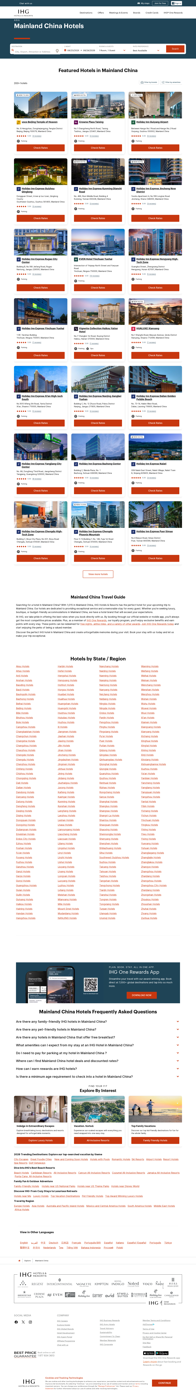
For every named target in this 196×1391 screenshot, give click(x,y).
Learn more (150, 1361)
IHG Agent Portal (64, 1336)
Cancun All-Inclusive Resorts (94, 1172)
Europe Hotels (22, 1206)
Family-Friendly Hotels (26, 1186)
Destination (17, 46)
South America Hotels (140, 1206)
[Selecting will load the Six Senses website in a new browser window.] (23, 1283)
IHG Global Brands (65, 1328)
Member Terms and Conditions (156, 1320)
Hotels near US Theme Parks (93, 1186)
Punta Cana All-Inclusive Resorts (33, 1176)
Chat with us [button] (25, 3)
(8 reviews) (36, 479)
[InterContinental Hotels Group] (23, 12)
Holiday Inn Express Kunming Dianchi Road (100, 190)
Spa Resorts (20, 1162)
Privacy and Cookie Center (155, 1332)
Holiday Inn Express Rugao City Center (39, 260)
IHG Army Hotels (107, 1324)
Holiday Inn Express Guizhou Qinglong (38, 190)
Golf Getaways (37, 1162)
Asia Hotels (38, 1206)
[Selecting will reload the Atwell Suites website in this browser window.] (123, 1294)
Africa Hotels (22, 1209)
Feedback (147, 1346)
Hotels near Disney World (125, 1186)
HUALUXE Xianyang (147, 328)
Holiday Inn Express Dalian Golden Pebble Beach (156, 398)
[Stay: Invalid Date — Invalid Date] (79, 50)
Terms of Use (148, 1328)
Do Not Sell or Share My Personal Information (157, 1337)
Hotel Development (66, 1332)
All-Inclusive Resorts (65, 1172)
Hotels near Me (22, 1196)
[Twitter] (23, 1322)
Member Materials (108, 1340)
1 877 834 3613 (46, 1355)
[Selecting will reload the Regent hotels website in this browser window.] (37, 1283)
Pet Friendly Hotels (92, 1196)
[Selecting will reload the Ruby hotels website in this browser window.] (160, 1283)
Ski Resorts (138, 1159)
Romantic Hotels (121, 1159)
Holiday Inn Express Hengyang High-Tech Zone (157, 260)
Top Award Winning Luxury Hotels (124, 1196)
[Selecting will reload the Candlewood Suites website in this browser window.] (171, 1294)
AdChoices (148, 1324)
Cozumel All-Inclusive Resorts (128, 1172)
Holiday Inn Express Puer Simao (154, 531)
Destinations (86, 12)
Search (175, 49)
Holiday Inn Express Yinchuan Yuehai (43, 328)
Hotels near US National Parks (58, 1186)
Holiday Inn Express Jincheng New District (156, 190)
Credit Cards (152, 12)
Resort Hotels (171, 1159)
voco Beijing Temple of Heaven (39, 122)
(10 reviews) (94, 276)
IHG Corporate (106, 1344)
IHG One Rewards (97, 620)
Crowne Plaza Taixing (91, 122)
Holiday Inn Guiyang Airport (152, 122)
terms (137, 1383)
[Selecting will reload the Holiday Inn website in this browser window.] (84, 1294)
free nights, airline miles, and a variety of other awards (110, 624)
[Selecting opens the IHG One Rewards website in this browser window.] (162, 1303)
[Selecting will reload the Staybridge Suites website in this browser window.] (139, 1294)
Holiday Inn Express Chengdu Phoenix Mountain (96, 533)
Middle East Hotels (164, 1206)
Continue (164, 1383)
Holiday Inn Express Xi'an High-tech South (42, 398)
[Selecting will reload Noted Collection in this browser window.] (133, 1283)
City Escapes (21, 1159)
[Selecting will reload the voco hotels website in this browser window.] (147, 1283)
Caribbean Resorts (41, 1172)
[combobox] (34, 51)
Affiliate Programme (66, 1340)
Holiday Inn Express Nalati (151, 464)
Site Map (147, 1342)
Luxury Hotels (41, 1196)
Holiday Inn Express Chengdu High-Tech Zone (42, 533)
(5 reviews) (151, 274)
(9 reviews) (151, 136)
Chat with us (62, 1344)
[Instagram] (30, 1322)
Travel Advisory (107, 1328)
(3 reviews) (36, 136)
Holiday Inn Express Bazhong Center (100, 464)
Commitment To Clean (110, 1336)
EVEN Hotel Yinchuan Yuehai (95, 259)
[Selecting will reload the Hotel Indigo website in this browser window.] (118, 1283)
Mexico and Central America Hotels (106, 1206)
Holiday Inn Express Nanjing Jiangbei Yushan (100, 398)
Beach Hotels (21, 1172)
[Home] (19, 1261)
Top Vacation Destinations (65, 1196)
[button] (176, 3)
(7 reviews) (36, 342)
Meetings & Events (118, 12)
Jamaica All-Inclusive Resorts (163, 1172)
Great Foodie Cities (41, 1159)
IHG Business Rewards (110, 1320)
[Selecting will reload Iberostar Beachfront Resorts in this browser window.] (24, 1294)
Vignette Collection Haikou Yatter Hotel (98, 330)
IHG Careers (62, 1320)
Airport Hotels (154, 1159)
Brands (136, 12)
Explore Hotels (63, 1324)
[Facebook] (17, 1322)
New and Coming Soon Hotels (71, 1159)
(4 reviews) (94, 136)
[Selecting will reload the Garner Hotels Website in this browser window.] (98, 1294)
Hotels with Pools (100, 1159)
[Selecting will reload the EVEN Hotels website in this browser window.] (55, 1294)
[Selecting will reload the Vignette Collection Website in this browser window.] (83, 1283)
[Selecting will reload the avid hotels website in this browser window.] (109, 1294)
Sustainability (106, 1332)
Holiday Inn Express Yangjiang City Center (41, 465)
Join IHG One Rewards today (157, 624)
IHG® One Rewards (173, 12)
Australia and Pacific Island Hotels (65, 1206)
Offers (101, 12)
